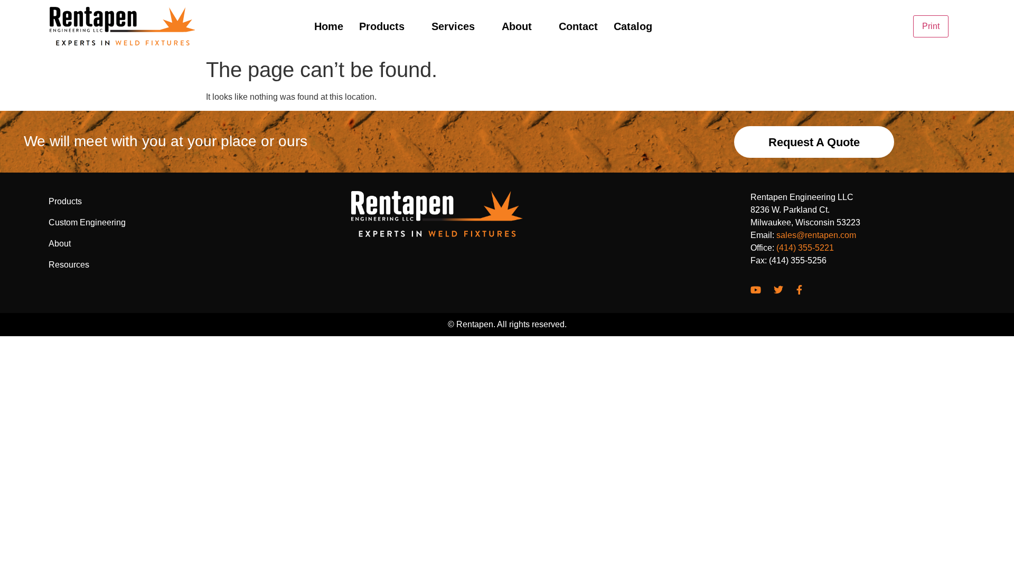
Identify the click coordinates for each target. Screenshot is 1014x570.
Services (453, 26)
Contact (578, 26)
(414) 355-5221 (805, 247)
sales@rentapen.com (816, 235)
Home (328, 26)
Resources (69, 264)
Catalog (633, 26)
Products (382, 26)
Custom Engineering (87, 222)
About (517, 26)
